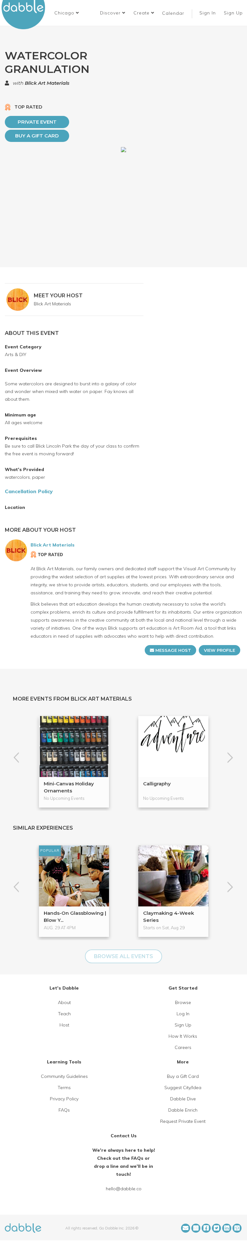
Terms (64, 1087)
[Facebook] (206, 1228)
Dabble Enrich (182, 1110)
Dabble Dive (183, 1099)
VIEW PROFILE (219, 650)
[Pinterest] (237, 1228)
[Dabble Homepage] (26, 14)
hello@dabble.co (124, 1189)
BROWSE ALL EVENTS (123, 956)
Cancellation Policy (29, 491)
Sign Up (234, 13)
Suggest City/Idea (182, 1087)
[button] (66, 13)
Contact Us (124, 1136)
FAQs (64, 1110)
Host (64, 1025)
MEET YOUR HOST (58, 296)
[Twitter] (216, 1228)
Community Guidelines (64, 1076)
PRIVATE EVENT (37, 122)
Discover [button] (111, 13)
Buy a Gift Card (37, 136)
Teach (64, 1014)
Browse (183, 1002)
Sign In (208, 13)
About (64, 1002)
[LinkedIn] (226, 1228)
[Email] (185, 1228)
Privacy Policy (64, 1099)
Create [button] (142, 13)
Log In (183, 1014)
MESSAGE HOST (172, 650)
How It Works (183, 1036)
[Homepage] (23, 1227)
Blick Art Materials (47, 83)
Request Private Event (183, 1121)
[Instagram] (195, 1228)
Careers (183, 1047)
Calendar (173, 13)
